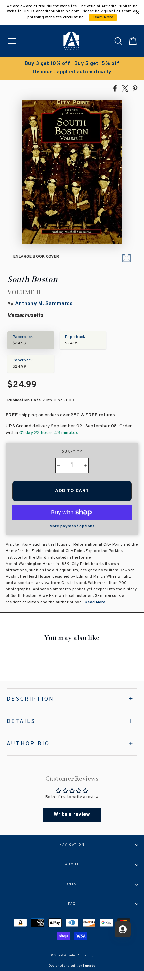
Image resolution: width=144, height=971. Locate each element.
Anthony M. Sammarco (44, 304)
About (72, 865)
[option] (72, 68)
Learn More (103, 17)
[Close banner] (138, 13)
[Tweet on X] (125, 88)
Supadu (89, 966)
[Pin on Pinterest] (135, 88)
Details (21, 721)
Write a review (72, 814)
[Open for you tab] (123, 929)
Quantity (71, 452)
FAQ (72, 904)
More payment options (72, 526)
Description (30, 699)
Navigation (71, 845)
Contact (71, 884)
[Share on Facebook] (115, 88)
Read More (95, 602)
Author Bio (28, 744)
